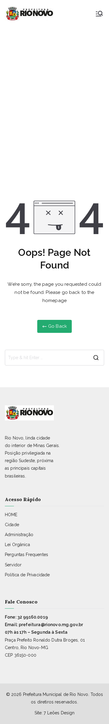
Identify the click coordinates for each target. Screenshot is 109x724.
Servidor (13, 564)
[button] (54, 712)
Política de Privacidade (27, 574)
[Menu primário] (99, 13)
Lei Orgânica (17, 544)
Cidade (12, 524)
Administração (19, 534)
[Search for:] (54, 357)
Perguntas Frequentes (26, 554)
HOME (11, 514)
